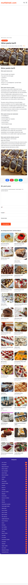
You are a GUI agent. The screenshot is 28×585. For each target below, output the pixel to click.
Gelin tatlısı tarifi (18, 318)
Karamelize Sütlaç (5, 243)
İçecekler (4, 535)
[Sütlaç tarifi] (21, 341)
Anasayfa (4, 37)
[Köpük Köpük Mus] (7, 312)
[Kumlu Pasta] (7, 432)
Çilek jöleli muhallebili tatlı (7, 347)
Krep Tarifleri (4, 510)
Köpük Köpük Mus (5, 318)
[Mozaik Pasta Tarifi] (21, 269)
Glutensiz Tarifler (5, 549)
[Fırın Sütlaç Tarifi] (7, 370)
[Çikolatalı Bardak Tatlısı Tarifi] (7, 401)
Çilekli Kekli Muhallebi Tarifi (21, 378)
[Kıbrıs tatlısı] (7, 298)
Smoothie (4, 541)
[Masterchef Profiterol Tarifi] (7, 269)
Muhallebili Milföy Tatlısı (6, 289)
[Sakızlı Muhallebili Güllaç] (21, 401)
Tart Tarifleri (4, 529)
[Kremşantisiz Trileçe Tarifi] (21, 355)
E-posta (3, 212)
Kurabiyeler (4, 464)
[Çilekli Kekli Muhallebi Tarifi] (21, 371)
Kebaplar (3, 493)
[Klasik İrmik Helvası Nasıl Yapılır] (21, 417)
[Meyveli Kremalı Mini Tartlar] (21, 298)
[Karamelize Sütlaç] (7, 237)
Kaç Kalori (4, 547)
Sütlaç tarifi (17, 347)
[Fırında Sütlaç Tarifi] (21, 447)
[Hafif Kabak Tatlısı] (21, 387)
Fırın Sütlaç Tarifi (4, 376)
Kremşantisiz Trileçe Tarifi (20, 361)
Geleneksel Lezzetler (6, 504)
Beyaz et (3, 487)
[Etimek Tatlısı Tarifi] (7, 252)
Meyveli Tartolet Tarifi (19, 243)
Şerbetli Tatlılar (5, 483)
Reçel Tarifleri (4, 533)
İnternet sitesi (4, 218)
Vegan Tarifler (5, 545)
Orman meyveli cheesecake (7, 453)
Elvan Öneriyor (5, 520)
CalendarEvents (5, 552)
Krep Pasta (3, 393)
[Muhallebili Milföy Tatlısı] (7, 283)
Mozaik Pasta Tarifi (19, 275)
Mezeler (3, 502)
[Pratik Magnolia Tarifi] (21, 283)
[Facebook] (7, 180)
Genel (3, 522)
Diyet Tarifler (4, 512)
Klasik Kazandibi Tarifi (6, 332)
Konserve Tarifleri (5, 497)
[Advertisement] (14, 20)
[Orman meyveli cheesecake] (7, 447)
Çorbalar (3, 489)
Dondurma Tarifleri (6, 539)
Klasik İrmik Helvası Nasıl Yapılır (20, 423)
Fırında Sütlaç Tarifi (19, 453)
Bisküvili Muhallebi (19, 332)
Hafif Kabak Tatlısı (19, 393)
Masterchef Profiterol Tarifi (7, 275)
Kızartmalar (4, 495)
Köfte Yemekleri (5, 475)
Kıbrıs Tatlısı (17, 261)
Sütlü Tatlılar (9, 37)
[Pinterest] (12, 180)
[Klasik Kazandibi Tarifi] (7, 326)
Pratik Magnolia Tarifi (19, 289)
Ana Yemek (4, 462)
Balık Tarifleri (4, 514)
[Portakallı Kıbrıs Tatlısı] (21, 432)
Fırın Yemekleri (5, 470)
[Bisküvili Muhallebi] (21, 326)
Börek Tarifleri (5, 468)
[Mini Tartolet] (7, 355)
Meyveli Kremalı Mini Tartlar (21, 304)
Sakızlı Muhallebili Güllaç (20, 407)
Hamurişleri (4, 481)
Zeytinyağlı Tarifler (6, 506)
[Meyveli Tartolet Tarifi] (21, 237)
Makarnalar (4, 508)
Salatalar (3, 477)
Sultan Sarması (4, 423)
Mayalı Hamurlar (5, 466)
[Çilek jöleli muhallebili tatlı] (7, 341)
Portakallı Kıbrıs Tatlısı (19, 438)
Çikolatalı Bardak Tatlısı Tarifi (6, 408)
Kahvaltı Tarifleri (5, 491)
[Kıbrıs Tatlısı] (21, 253)
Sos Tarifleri (4, 527)
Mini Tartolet (4, 361)
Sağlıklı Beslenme (5, 518)
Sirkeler (3, 531)
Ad (2, 207)
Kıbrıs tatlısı (3, 304)
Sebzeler (3, 543)
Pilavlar (3, 500)
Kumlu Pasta (4, 438)
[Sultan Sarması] (7, 417)
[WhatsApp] (16, 180)
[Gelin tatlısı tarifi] (21, 312)
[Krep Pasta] (7, 387)
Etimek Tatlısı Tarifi (5, 258)
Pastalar (3, 485)
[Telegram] (21, 180)
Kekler (3, 479)
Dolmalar (3, 524)
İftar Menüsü (4, 516)
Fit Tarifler (4, 537)
